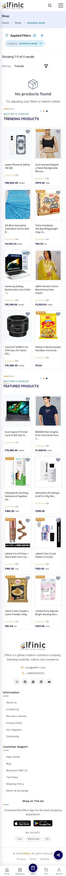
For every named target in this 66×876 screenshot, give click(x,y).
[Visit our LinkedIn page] (41, 682)
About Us (11, 702)
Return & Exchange (17, 790)
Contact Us (12, 709)
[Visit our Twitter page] (33, 682)
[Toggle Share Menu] (58, 855)
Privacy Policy (14, 722)
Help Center (13, 756)
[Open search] (50, 5)
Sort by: (6, 66)
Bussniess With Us (16, 770)
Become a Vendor (16, 716)
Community (12, 736)
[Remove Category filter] (41, 43)
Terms (32, 858)
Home (5, 22)
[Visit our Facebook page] (25, 682)
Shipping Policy (15, 783)
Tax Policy (12, 777)
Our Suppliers (14, 729)
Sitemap (44, 858)
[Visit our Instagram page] (17, 682)
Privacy (21, 858)
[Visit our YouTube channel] (49, 682)
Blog (8, 763)
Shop (18, 22)
